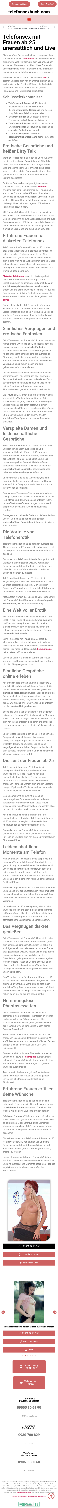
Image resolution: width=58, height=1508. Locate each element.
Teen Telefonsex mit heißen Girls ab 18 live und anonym (29, 1327)
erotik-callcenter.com (24, 1492)
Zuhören (42, 186)
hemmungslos (44, 649)
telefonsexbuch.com (29, 11)
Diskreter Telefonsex (13, 276)
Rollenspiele (30, 1056)
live (44, 77)
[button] (29, 19)
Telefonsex (28, 58)
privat (6, 299)
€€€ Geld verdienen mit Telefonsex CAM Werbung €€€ (29, 1496)
